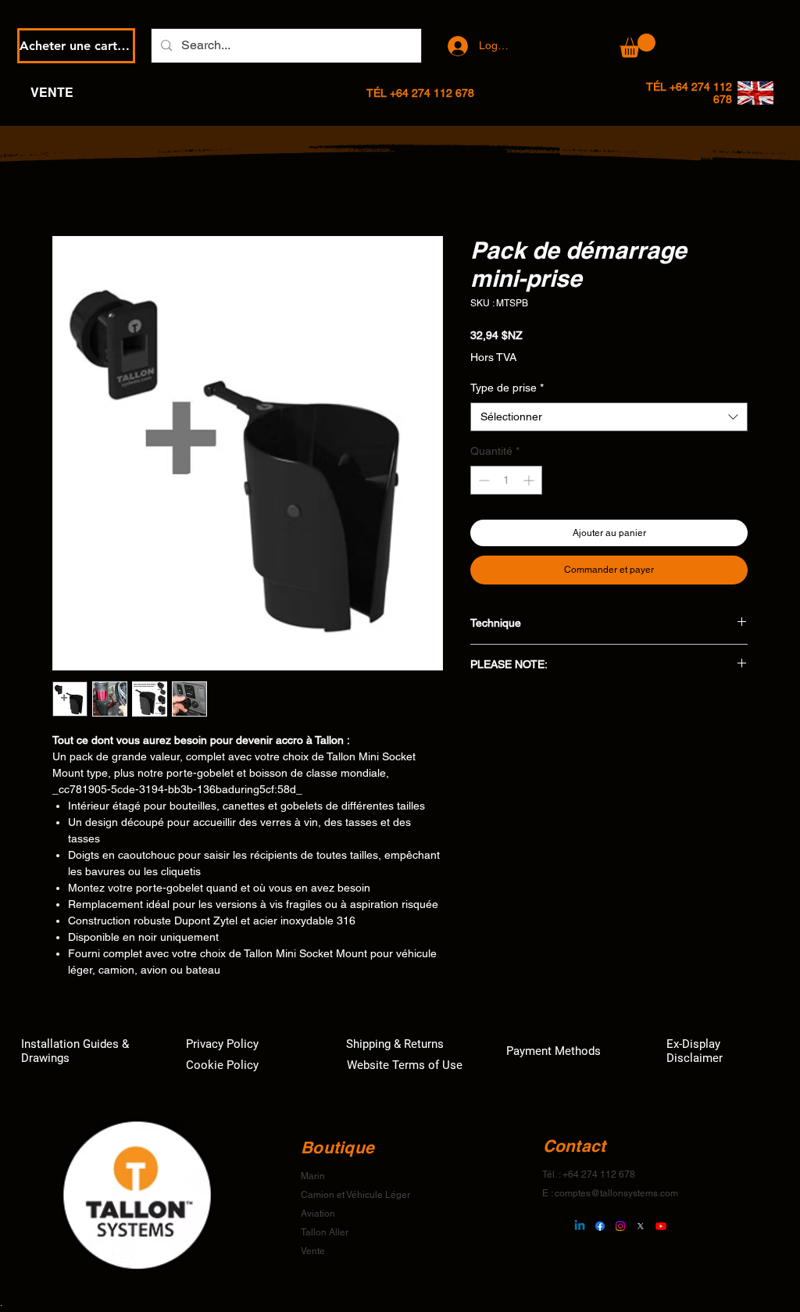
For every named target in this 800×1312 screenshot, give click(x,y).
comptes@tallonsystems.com (616, 1193)
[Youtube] (661, 1226)
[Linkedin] (579, 1226)
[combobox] (609, 417)
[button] (637, 46)
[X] (640, 1226)
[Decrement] (482, 480)
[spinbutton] (506, 480)
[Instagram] (620, 1226)
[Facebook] (600, 1226)
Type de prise (507, 387)
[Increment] (530, 480)
